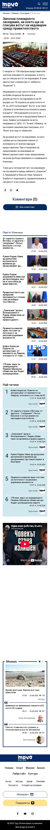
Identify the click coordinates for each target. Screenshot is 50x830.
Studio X (31, 827)
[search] (39, 4)
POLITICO (41, 699)
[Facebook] (17, 813)
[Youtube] (25, 813)
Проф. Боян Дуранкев (27, 718)
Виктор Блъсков (29, 740)
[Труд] (25, 758)
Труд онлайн (15, 34)
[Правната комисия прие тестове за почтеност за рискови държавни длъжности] (37, 332)
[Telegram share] (17, 190)
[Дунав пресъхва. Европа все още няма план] (25, 676)
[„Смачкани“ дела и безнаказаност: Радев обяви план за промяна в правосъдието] (37, 314)
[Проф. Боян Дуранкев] (40, 718)
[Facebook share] (5, 190)
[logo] (10, 5)
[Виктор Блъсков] (40, 739)
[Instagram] (32, 813)
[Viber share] (11, 190)
